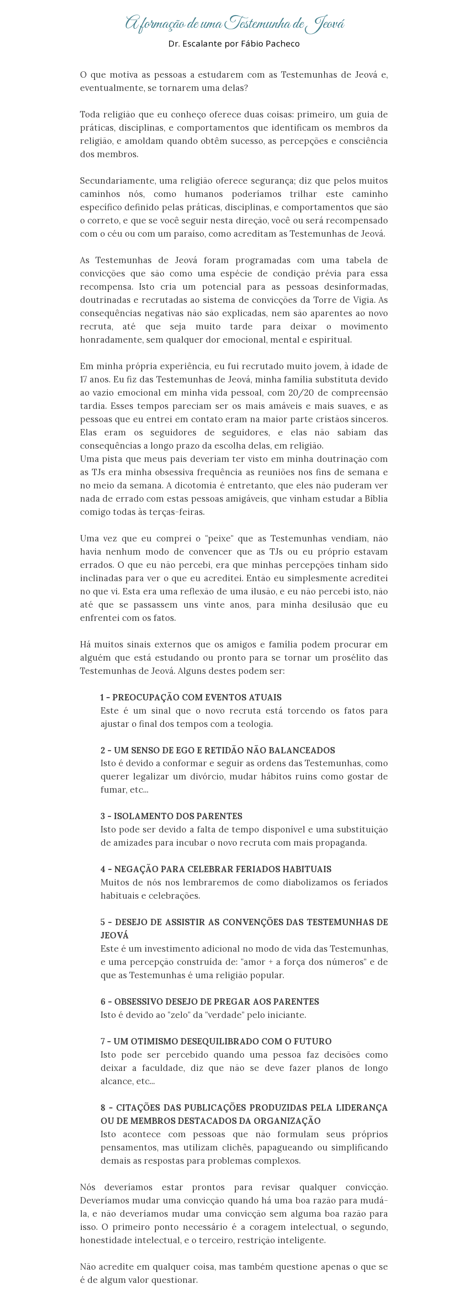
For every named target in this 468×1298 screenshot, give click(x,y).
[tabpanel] (234, 30)
